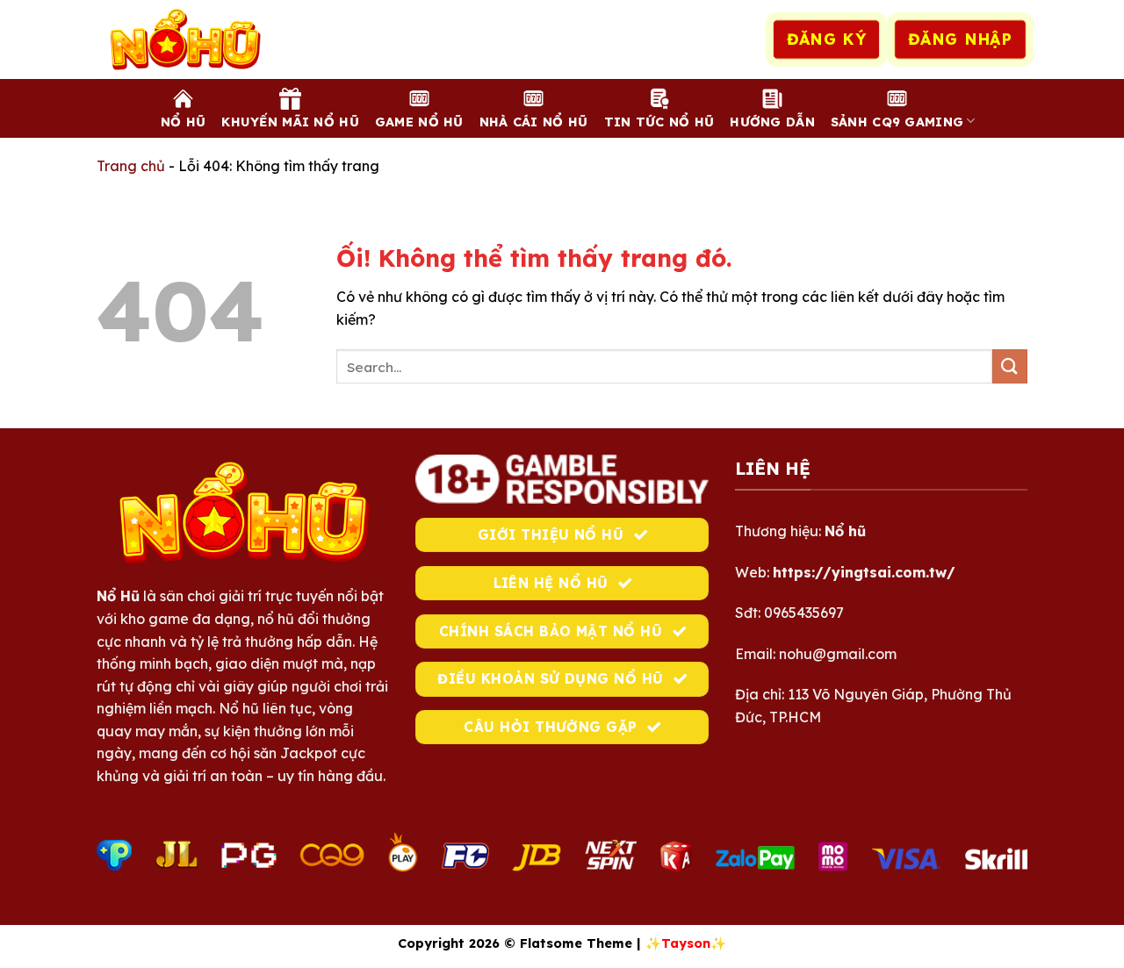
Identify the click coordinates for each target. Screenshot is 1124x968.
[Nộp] (1009, 366)
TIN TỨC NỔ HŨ (659, 122)
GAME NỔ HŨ (419, 122)
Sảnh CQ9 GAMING (897, 122)
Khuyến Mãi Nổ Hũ (290, 122)
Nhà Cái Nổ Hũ (533, 122)
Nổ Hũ (183, 122)
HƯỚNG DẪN (772, 122)
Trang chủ (131, 166)
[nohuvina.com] (184, 39)
